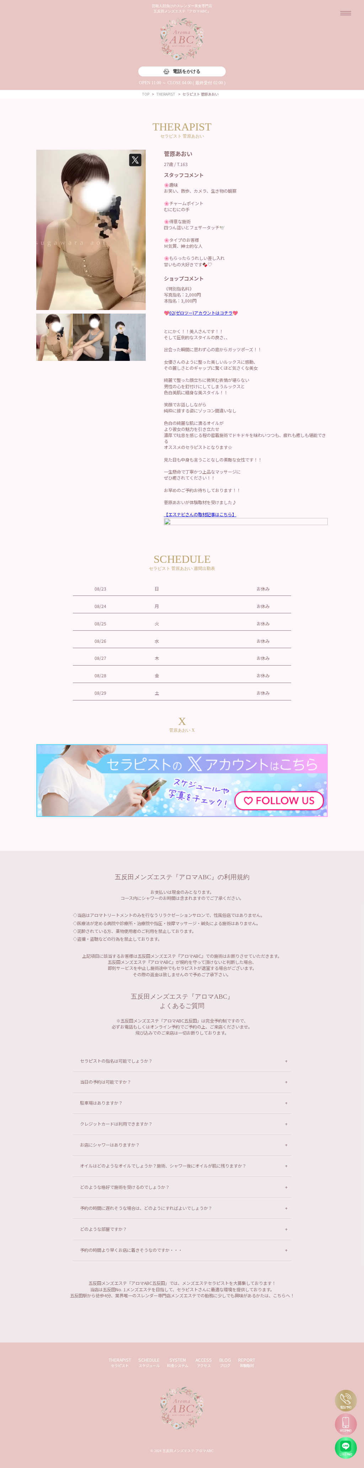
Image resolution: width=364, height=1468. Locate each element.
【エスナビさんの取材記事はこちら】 (200, 514)
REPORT (246, 1362)
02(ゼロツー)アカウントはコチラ (200, 313)
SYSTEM (177, 1362)
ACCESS (204, 1362)
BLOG (225, 1362)
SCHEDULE (149, 1362)
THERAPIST (120, 1362)
